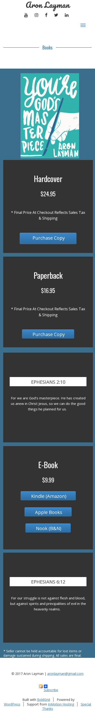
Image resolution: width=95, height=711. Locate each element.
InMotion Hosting (61, 704)
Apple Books (48, 512)
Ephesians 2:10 (48, 382)
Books (47, 47)
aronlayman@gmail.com (65, 673)
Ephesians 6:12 (48, 582)
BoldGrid (43, 699)
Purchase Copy (48, 238)
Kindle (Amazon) (48, 496)
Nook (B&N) (48, 528)
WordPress (12, 704)
